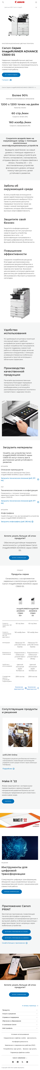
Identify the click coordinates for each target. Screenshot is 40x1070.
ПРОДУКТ (20, 570)
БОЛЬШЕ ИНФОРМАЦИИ (11, 891)
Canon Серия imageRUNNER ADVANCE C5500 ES (18, 87)
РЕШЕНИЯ (4, 862)
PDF (2, 487)
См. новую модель (11, 74)
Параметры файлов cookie (20, 1052)
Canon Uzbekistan (19, 1058)
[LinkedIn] (17, 1062)
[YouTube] (27, 1062)
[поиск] (3, 2)
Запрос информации (19, 557)
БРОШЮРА (4, 466)
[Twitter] (22, 1062)
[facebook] (13, 1062)
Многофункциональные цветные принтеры (18, 43)
